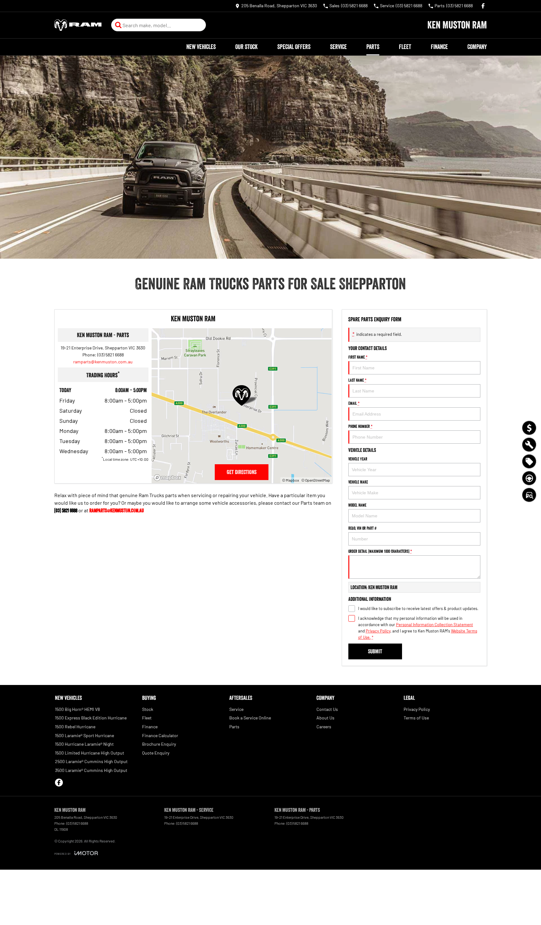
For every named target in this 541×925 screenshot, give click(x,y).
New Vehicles (201, 47)
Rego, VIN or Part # (362, 528)
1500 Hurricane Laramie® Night (84, 744)
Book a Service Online (250, 717)
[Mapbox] (169, 477)
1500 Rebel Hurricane (75, 726)
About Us (325, 717)
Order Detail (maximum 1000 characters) (380, 551)
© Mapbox (290, 480)
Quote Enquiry (155, 752)
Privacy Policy (378, 630)
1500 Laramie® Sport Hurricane (84, 735)
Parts (372, 47)
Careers (323, 726)
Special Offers (293, 47)
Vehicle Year (357, 458)
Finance (439, 47)
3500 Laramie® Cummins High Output (91, 770)
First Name (358, 357)
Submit (375, 651)
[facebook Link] (483, 6)
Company (477, 47)
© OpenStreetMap (315, 480)
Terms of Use (416, 717)
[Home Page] (78, 25)
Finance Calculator (160, 735)
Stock (147, 709)
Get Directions (241, 472)
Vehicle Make (358, 481)
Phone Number (360, 426)
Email (354, 403)
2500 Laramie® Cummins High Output (91, 761)
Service (338, 47)
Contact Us (327, 709)
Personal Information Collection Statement (434, 624)
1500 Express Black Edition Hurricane (91, 717)
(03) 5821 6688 (110, 354)
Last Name (357, 380)
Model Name (357, 505)
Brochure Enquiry (159, 744)
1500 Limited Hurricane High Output (89, 752)
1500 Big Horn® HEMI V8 (77, 709)
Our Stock (246, 47)
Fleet (405, 47)
